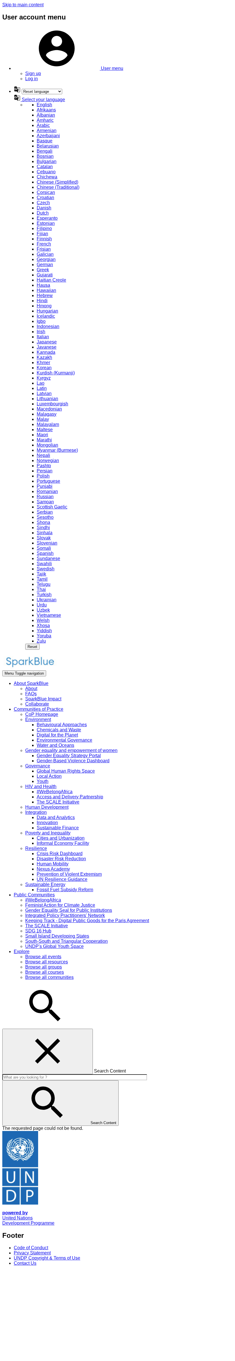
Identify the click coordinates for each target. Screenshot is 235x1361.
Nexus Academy (53, 869)
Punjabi (44, 486)
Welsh (43, 620)
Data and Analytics (56, 817)
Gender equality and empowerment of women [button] (71, 750)
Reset (32, 647)
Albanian (46, 115)
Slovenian (47, 543)
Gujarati (45, 274)
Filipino (44, 228)
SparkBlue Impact (43, 698)
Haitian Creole (51, 280)
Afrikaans (46, 109)
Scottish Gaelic (52, 506)
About (31, 688)
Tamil (42, 579)
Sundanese (48, 558)
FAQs (31, 693)
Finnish (44, 238)
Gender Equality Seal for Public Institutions (68, 910)
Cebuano (46, 171)
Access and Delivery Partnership (70, 796)
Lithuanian (47, 398)
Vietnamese (49, 615)
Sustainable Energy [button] (45, 884)
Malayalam (48, 424)
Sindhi (43, 527)
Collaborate (37, 704)
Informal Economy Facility (63, 843)
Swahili (44, 563)
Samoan (45, 501)
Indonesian (48, 326)
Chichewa (47, 176)
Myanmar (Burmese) (57, 450)
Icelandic (46, 316)
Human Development (46, 807)
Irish (41, 331)
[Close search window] (47, 1051)
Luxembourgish (52, 403)
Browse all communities (49, 977)
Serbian (45, 512)
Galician (45, 254)
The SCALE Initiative (58, 802)
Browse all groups (43, 967)
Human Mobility (52, 863)
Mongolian (47, 445)
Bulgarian (46, 161)
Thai (41, 589)
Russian (45, 496)
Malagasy (46, 414)
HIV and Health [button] (40, 786)
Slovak (44, 537)
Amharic (45, 120)
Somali (44, 548)
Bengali (44, 151)
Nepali (43, 455)
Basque (44, 140)
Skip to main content (23, 4)
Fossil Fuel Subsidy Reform (65, 889)
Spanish (45, 553)
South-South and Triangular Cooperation (66, 941)
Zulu (41, 641)
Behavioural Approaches (62, 724)
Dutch (43, 213)
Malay (43, 419)
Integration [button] (36, 812)
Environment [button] (38, 719)
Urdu (42, 604)
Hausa (43, 285)
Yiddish (44, 630)
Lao (40, 383)
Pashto (44, 465)
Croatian (45, 197)
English (44, 104)
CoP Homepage (41, 714)
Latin (42, 388)
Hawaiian (46, 290)
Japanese (47, 341)
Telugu (43, 584)
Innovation (47, 822)
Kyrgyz (44, 378)
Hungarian (47, 311)
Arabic (43, 125)
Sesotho (45, 517)
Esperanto (47, 218)
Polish (43, 476)
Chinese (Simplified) (57, 182)
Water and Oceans (55, 745)
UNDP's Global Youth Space (54, 946)
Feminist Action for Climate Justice (60, 905)
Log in (31, 78)
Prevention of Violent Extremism (69, 874)
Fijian (42, 233)
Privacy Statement (32, 1252)
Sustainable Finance (58, 827)
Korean (44, 367)
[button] (68, 68)
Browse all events (43, 956)
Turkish (44, 594)
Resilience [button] (36, 848)
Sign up (33, 73)
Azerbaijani (48, 135)
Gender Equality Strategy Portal (69, 755)
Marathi (44, 439)
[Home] (29, 667)
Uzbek (43, 610)
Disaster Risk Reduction (61, 858)
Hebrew (45, 295)
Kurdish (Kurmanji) (56, 372)
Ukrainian (46, 599)
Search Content (110, 1071)
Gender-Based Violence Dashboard (73, 760)
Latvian (44, 393)
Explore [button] (22, 951)
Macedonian (49, 408)
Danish (44, 207)
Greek (43, 269)
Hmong (44, 305)
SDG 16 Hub (38, 930)
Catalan (45, 166)
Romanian (47, 491)
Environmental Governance (64, 740)
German (45, 264)
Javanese (46, 347)
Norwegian (48, 460)
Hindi (42, 300)
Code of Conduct (31, 1247)
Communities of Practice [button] (38, 709)
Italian (43, 336)
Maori (42, 434)
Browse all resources (46, 961)
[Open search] (45, 1026)
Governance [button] (37, 765)
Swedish (45, 568)
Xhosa (43, 625)
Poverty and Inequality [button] (47, 832)
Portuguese (48, 481)
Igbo (41, 321)
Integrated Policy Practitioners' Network (65, 915)
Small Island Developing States (57, 936)
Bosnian (45, 156)
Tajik (41, 573)
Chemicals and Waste (59, 729)
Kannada (46, 352)
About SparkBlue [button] (31, 683)
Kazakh (44, 357)
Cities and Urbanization (61, 838)
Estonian (46, 223)
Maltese (45, 429)
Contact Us (25, 1263)
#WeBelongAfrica (55, 791)
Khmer (43, 362)
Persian (44, 470)
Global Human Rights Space (66, 771)
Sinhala (44, 532)
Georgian (46, 259)
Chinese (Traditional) (58, 187)
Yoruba (44, 635)
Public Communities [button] (34, 894)
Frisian (44, 249)
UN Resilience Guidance (62, 879)
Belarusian (48, 146)
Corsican (46, 192)
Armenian (46, 130)
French (44, 243)
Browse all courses (44, 972)
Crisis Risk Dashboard (60, 853)
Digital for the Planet (57, 734)
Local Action (49, 776)
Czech (43, 202)
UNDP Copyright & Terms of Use (47, 1258)
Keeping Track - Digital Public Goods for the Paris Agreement (87, 920)
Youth (42, 781)
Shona (43, 522)
